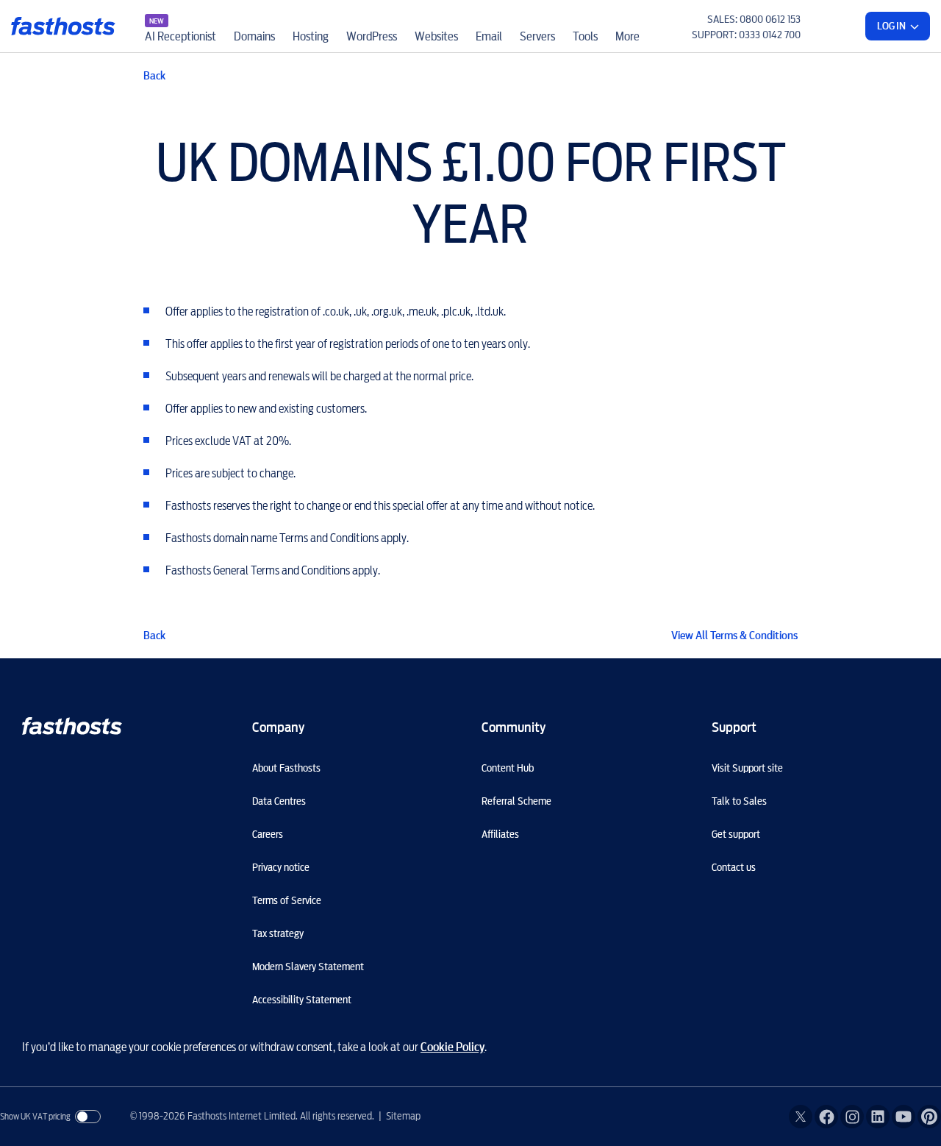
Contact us (734, 867)
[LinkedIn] (878, 1116)
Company (278, 727)
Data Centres (279, 801)
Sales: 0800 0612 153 (754, 19)
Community (513, 727)
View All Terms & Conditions (734, 635)
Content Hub (508, 768)
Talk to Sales (739, 801)
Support (734, 727)
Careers (267, 834)
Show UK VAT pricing (35, 1116)
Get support (736, 834)
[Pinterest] (929, 1116)
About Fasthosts (286, 768)
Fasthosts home (64, 26)
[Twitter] (800, 1116)
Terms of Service (286, 900)
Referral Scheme (516, 801)
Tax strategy (278, 933)
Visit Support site (747, 768)
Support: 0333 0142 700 (746, 34)
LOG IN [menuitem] (891, 25)
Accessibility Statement (301, 999)
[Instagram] (852, 1116)
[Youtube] (903, 1116)
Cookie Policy (452, 1047)
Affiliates (500, 834)
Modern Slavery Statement (308, 966)
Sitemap (403, 1115)
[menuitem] (180, 26)
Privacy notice (281, 867)
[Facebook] (826, 1116)
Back (154, 76)
